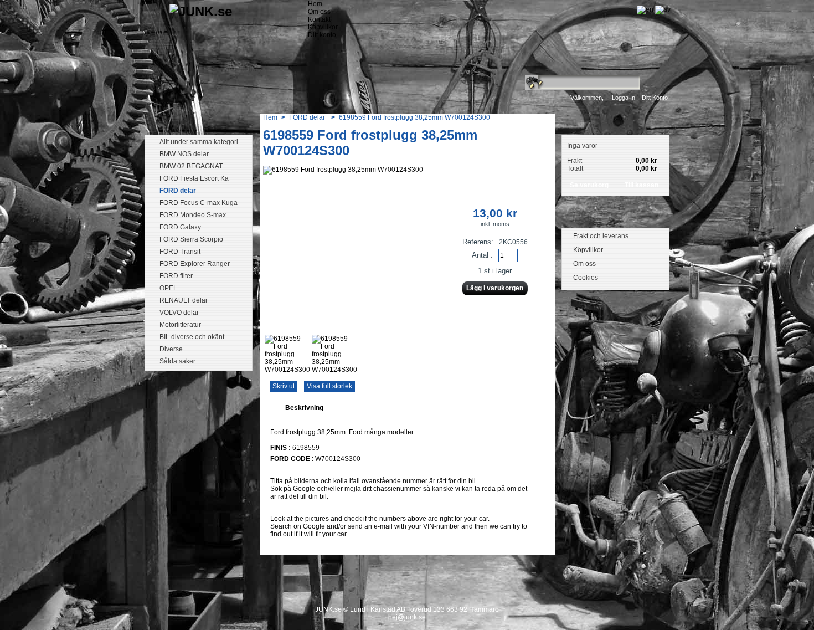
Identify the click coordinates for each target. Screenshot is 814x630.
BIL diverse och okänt (191, 337)
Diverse (171, 349)
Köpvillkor (323, 27)
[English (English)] (645, 9)
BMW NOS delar (184, 154)
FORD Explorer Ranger (194, 264)
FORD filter (176, 276)
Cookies (585, 277)
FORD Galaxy (180, 227)
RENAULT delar (183, 300)
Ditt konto (655, 97)
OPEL (168, 288)
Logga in (623, 97)
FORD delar (177, 190)
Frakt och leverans (600, 236)
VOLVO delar (179, 312)
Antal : (482, 255)
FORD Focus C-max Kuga (198, 203)
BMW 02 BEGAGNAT (191, 166)
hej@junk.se (407, 617)
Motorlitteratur (180, 325)
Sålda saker (177, 361)
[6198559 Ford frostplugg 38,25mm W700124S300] (287, 369)
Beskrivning (304, 408)
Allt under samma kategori (198, 142)
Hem (315, 4)
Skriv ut (283, 386)
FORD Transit (179, 251)
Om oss (319, 12)
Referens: (479, 242)
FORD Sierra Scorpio (191, 239)
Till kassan (641, 185)
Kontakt (319, 19)
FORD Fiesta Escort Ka (194, 178)
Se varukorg (589, 185)
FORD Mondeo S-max (192, 215)
